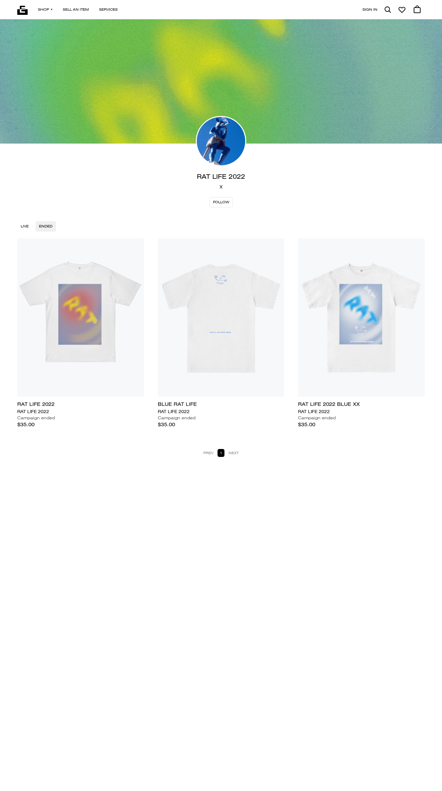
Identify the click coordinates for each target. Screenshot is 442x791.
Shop (43, 9)
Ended (45, 226)
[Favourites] (402, 9)
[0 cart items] (417, 9)
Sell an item (76, 9)
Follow (221, 202)
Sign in (370, 9)
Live (25, 226)
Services (108, 9)
